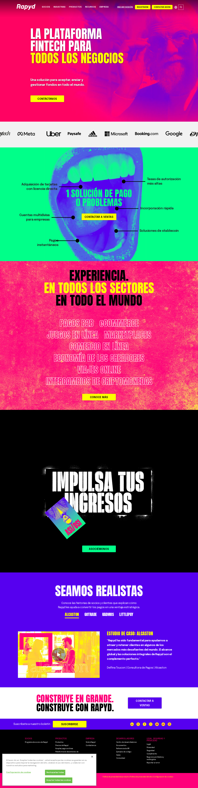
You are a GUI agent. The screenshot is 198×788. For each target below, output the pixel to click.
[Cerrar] (92, 757)
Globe (175, 7)
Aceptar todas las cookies (58, 780)
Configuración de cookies (18, 772)
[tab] (71, 614)
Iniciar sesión (125, 7)
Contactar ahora (162, 7)
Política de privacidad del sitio (141, 777)
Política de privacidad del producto (116, 777)
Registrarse (143, 7)
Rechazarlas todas (55, 772)
